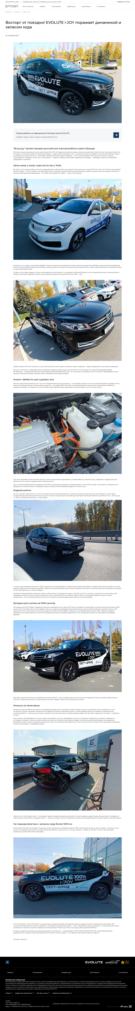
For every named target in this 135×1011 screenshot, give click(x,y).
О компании (101, 6)
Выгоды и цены (42, 993)
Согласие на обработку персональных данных (84, 1004)
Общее (8, 993)
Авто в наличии (28, 6)
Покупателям (56, 6)
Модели (42, 6)
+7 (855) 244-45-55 (122, 2)
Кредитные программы (23, 993)
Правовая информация (61, 1004)
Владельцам (71, 6)
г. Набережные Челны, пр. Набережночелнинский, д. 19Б (41, 2)
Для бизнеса (86, 6)
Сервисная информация (61, 993)
